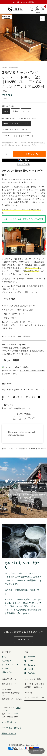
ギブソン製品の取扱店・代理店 (32, 370)
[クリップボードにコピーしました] (3, 399)
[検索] (32, 9)
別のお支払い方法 (23, 164)
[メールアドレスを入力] (43, 697)
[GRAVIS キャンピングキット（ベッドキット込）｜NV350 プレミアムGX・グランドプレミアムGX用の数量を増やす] (10, 154)
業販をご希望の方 (9, 733)
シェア (7, 397)
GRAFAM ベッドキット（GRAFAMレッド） (19, 136)
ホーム (4, 449)
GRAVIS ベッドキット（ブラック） (16, 130)
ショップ (12, 449)
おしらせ (5, 668)
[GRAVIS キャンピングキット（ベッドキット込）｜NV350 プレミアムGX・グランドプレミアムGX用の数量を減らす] (3, 154)
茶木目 (15, 111)
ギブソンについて (9, 664)
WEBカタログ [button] (23, 639)
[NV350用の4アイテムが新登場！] (23, 2)
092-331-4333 (12, 714)
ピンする (32, 397)
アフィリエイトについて (11, 728)
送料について (7, 384)
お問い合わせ (7, 672)
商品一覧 (5, 661)
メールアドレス (30, 693)
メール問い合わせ (9, 722)
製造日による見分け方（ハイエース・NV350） (20, 390)
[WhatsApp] (39, 397)
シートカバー (22, 449)
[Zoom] (42, 18)
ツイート (19, 397)
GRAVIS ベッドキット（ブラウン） (16, 123)
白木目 (5, 111)
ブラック (26, 111)
